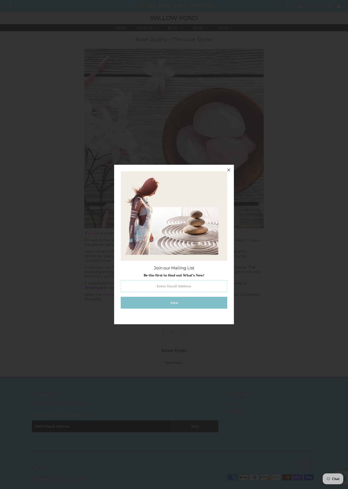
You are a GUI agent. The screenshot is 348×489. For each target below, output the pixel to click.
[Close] (228, 170)
